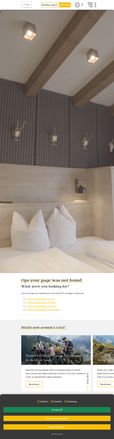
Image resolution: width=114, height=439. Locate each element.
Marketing (72, 401)
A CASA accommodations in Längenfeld (43, 309)
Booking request (49, 5)
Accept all (57, 409)
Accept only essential (57, 418)
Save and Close (57, 427)
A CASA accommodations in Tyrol (40, 299)
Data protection (57, 434)
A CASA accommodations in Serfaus (41, 306)
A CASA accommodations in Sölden (41, 302)
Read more (34, 384)
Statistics (44, 401)
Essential (58, 401)
